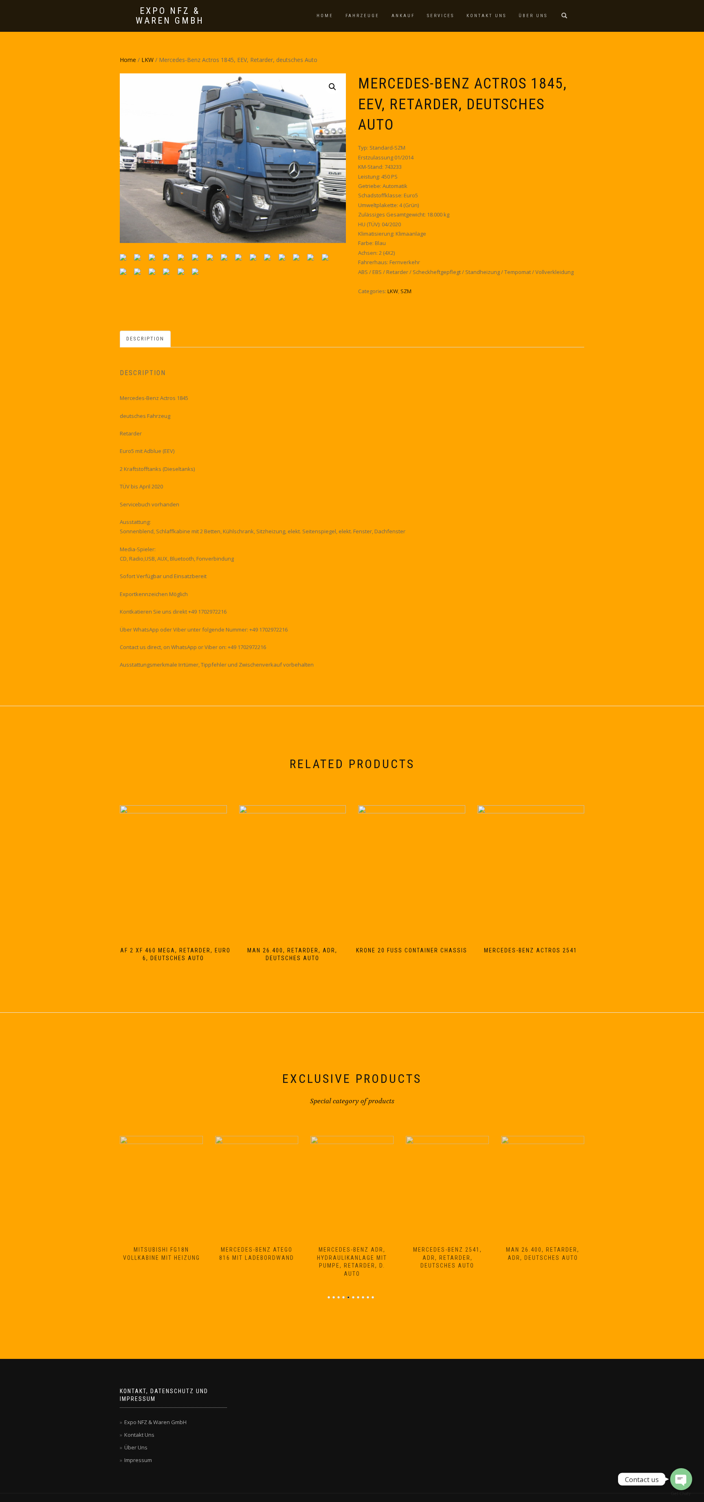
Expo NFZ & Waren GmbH (170, 16)
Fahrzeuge (362, 15)
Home (325, 15)
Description (145, 339)
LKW (147, 60)
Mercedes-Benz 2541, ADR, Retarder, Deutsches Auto (447, 1257)
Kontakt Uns (486, 15)
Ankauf (403, 15)
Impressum (138, 1460)
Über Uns (533, 15)
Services (440, 15)
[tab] (146, 339)
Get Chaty (681, 1493)
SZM (405, 291)
